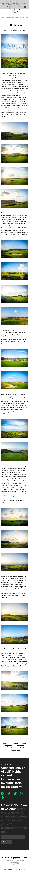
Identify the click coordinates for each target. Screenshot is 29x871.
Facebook (12, 750)
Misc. (24, 869)
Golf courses (10, 30)
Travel (20, 869)
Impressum (20, 860)
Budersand (7, 89)
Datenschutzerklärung (7, 6)
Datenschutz (14, 862)
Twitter (22, 748)
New (5, 869)
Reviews (15, 869)
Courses (9, 869)
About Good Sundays (10, 860)
